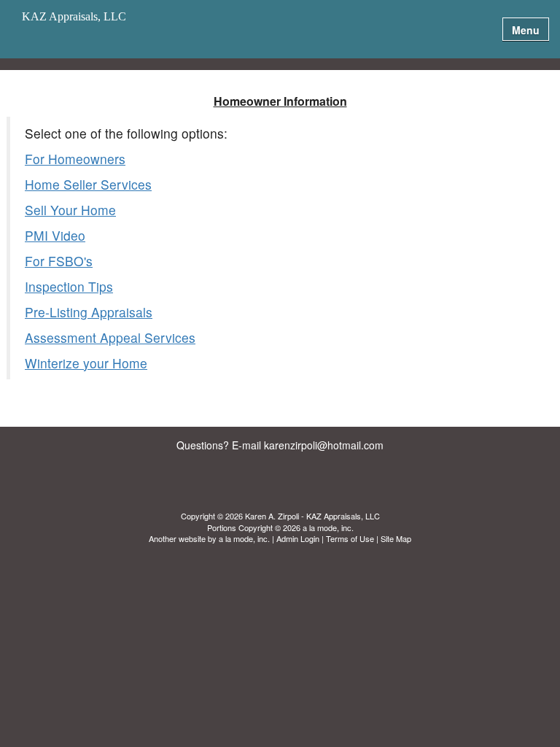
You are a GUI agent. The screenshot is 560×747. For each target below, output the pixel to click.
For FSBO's (59, 261)
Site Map (396, 538)
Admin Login (297, 538)
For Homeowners (75, 159)
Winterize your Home (86, 363)
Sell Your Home (70, 210)
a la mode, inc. (244, 538)
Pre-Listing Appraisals (88, 312)
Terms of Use (350, 538)
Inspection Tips (69, 286)
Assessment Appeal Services (110, 337)
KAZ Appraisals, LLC (74, 17)
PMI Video (55, 235)
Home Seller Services (88, 184)
